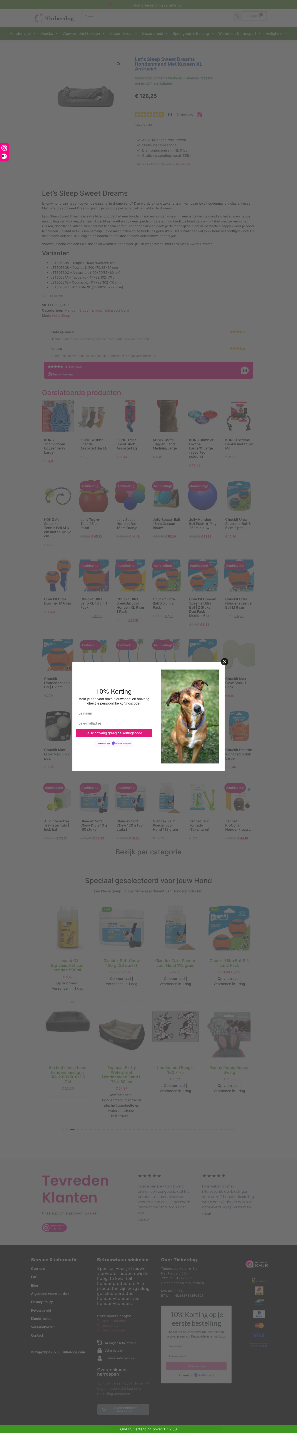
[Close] (224, 661)
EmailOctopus (123, 744)
